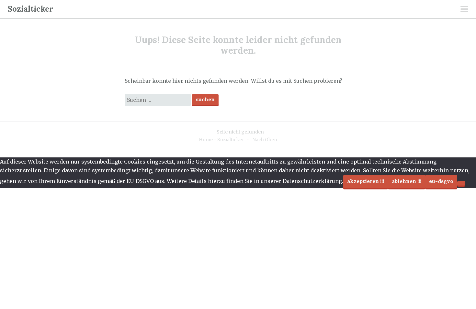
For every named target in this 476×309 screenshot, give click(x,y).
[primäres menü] (464, 10)
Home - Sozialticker (221, 140)
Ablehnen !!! (406, 181)
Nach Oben (264, 140)
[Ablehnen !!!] (461, 183)
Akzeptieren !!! (365, 181)
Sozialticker (30, 9)
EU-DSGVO (441, 181)
